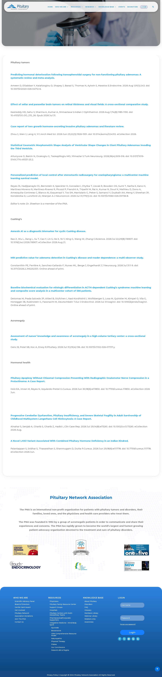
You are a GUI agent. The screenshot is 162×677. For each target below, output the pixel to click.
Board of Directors (22, 604)
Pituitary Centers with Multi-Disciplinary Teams (61, 614)
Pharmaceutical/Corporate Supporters (60, 619)
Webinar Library (91, 616)
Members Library (91, 613)
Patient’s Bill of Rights (60, 650)
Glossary (88, 610)
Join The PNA (20, 619)
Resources (76, 7)
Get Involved (20, 610)
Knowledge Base (106, 7)
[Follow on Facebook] (120, 639)
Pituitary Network (22, 613)
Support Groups (56, 607)
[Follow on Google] (133, 639)
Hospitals (53, 610)
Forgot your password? (128, 624)
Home (50, 7)
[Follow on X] (124, 639)
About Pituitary (91, 601)
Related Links (90, 619)
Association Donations (24, 616)
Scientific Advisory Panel (24, 601)
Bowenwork (56, 631)
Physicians (54, 601)
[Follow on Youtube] (129, 639)
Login (143, 7)
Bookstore (132, 7)
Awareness (89, 622)
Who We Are (60, 7)
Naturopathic (56, 638)
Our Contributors (58, 647)
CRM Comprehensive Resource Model (63, 635)
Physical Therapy (58, 641)
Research (89, 7)
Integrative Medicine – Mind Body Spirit (63, 624)
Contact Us (19, 622)
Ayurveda (55, 628)
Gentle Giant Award (22, 607)
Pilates (54, 644)
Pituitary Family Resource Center (63, 604)
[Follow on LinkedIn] (138, 639)
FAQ (86, 607)
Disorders (88, 604)
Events (122, 7)
